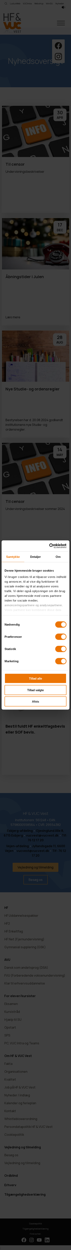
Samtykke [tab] (13, 556)
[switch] (60, 637)
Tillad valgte (35, 690)
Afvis (35, 701)
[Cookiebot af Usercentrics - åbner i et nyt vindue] (50, 546)
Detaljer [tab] (35, 556)
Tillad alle (35, 678)
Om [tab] (58, 556)
